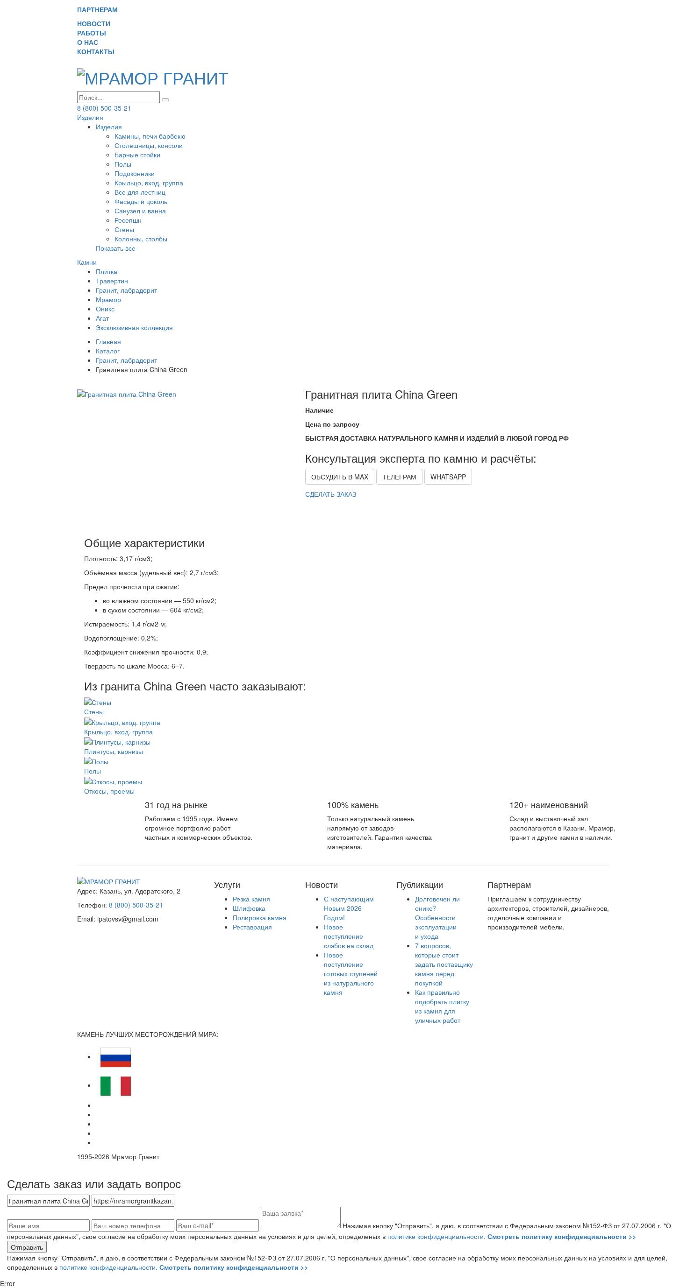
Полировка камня (259, 917)
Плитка (106, 271)
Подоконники (134, 173)
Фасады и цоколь (140, 201)
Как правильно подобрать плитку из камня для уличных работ (442, 1006)
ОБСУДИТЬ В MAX (339, 476)
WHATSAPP (448, 476)
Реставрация (252, 926)
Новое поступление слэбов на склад (348, 936)
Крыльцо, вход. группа (148, 182)
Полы (122, 164)
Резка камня (251, 898)
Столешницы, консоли (148, 145)
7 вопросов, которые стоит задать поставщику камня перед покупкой (444, 964)
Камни (87, 262)
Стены (124, 229)
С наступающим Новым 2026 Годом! (349, 908)
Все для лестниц (139, 192)
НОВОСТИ (97, 23)
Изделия (90, 117)
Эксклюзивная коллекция (134, 327)
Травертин (112, 280)
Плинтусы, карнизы (113, 751)
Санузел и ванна (140, 210)
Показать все (116, 248)
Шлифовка (249, 908)
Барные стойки (137, 154)
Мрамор (108, 299)
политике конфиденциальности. (511, 1236)
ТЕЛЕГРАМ (399, 476)
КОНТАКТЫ (99, 51)
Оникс (105, 308)
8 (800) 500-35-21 (104, 108)
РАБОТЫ (95, 32)
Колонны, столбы (140, 238)
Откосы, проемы (109, 790)
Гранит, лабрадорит (126, 290)
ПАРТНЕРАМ (97, 9)
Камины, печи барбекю (150, 136)
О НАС (91, 42)
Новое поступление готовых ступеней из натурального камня (351, 973)
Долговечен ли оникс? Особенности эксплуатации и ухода (437, 917)
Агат (102, 318)
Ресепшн (128, 220)
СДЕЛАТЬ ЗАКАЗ (330, 494)
